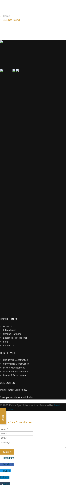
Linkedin (4, 477)
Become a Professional (15, 338)
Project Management (14, 367)
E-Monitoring (9, 330)
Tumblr (6, 483)
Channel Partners (12, 334)
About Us (7, 326)
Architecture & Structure (15, 371)
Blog (5, 341)
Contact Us (8, 345)
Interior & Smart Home (14, 375)
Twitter (7, 470)
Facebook (8, 464)
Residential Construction (15, 360)
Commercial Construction (16, 364)
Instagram (8, 457)
